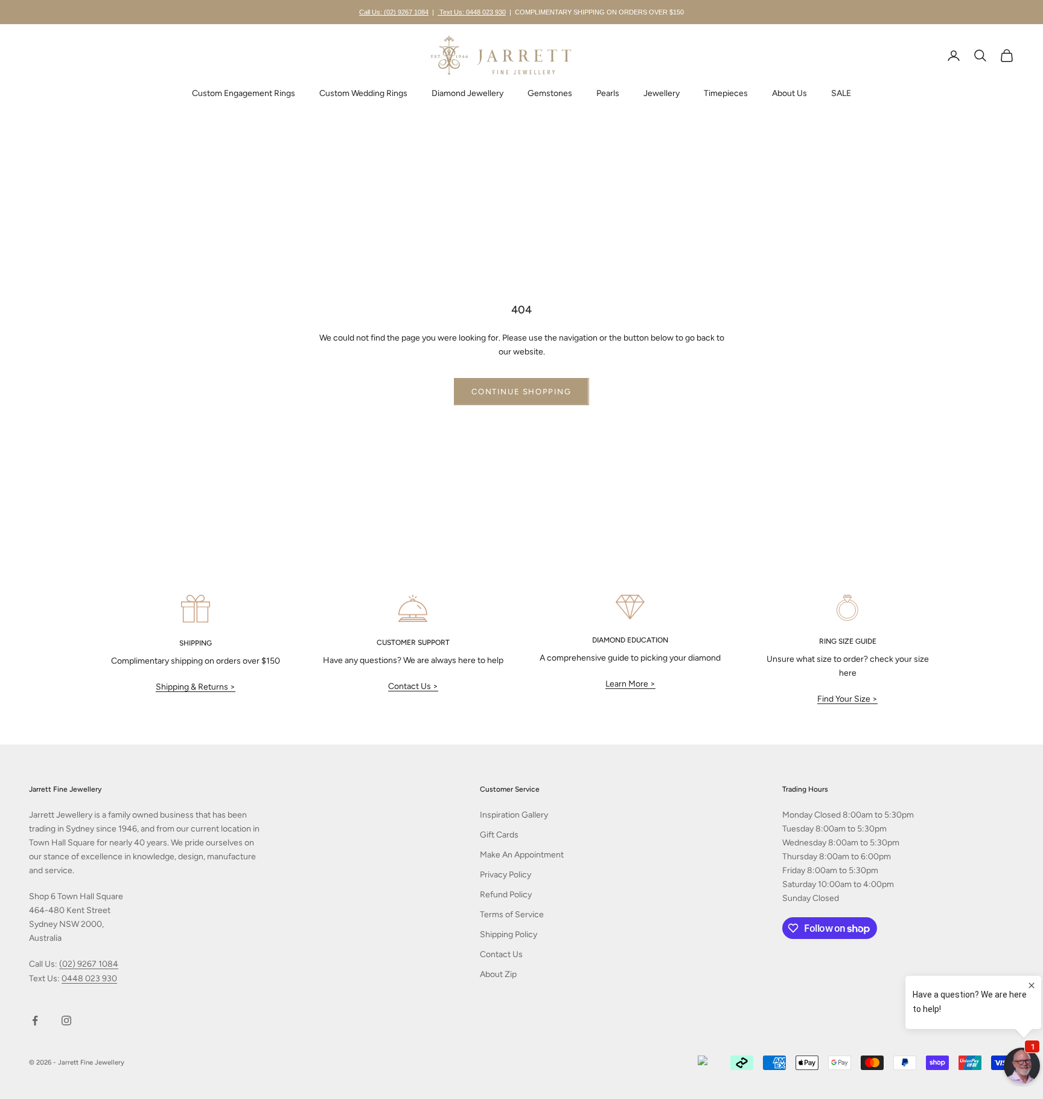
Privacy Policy (505, 875)
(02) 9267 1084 (88, 964)
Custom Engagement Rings (243, 93)
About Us (789, 93)
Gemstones (550, 93)
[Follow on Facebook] (35, 1020)
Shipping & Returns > (195, 687)
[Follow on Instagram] (66, 1020)
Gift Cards (499, 835)
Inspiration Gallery (514, 815)
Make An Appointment (522, 855)
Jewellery (661, 93)
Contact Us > (413, 686)
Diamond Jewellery (467, 93)
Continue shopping (521, 391)
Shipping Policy (508, 934)
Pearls (607, 93)
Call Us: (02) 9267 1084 (394, 12)
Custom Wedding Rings (363, 93)
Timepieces (726, 93)
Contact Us (501, 954)
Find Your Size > (847, 699)
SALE (841, 93)
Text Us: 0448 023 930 (472, 12)
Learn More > (630, 684)
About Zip (498, 974)
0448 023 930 (89, 978)
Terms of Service (512, 914)
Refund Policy (506, 894)
